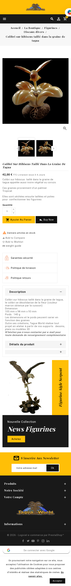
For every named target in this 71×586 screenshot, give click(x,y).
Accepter (57, 581)
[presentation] (17, 148)
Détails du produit (21, 344)
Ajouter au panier (19, 220)
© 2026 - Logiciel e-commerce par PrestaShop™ (35, 535)
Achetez (16, 439)
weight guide (11, 245)
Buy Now (46, 220)
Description (17, 291)
